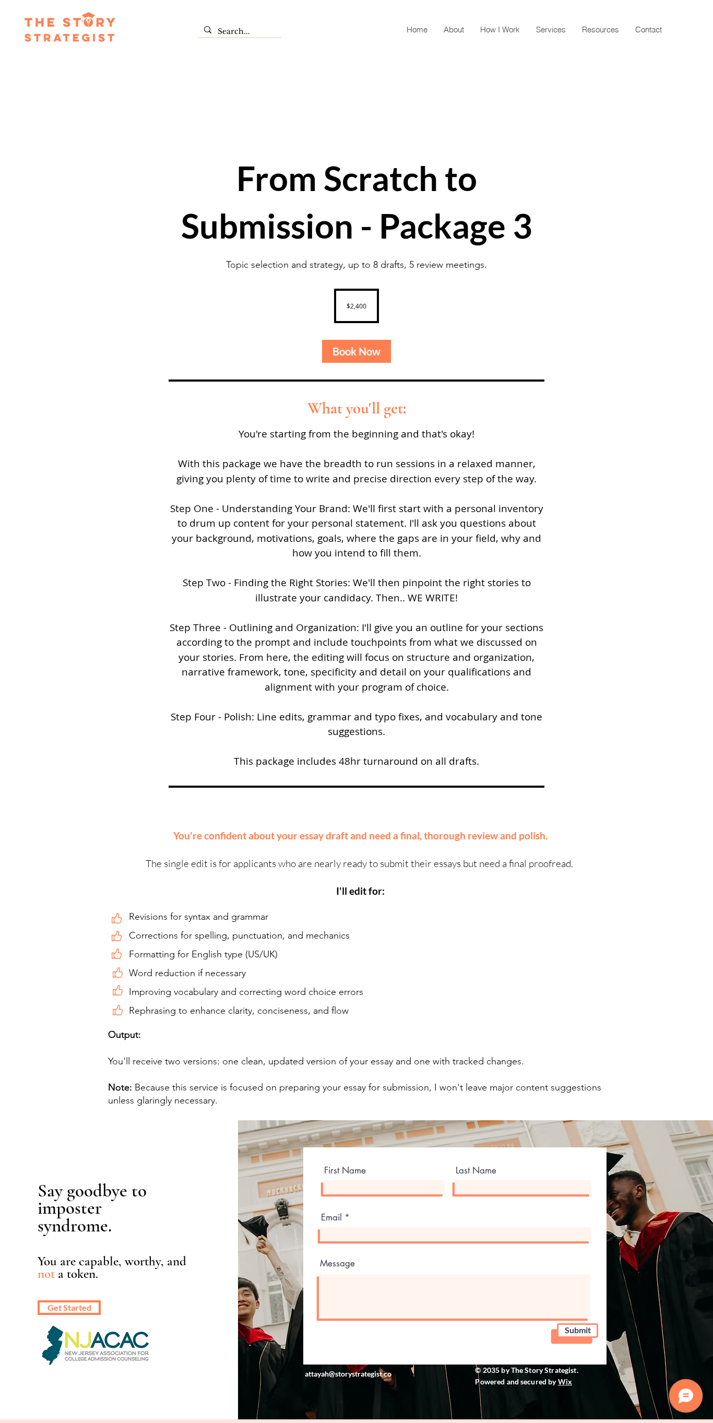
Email (331, 1217)
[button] (551, 29)
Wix (565, 1381)
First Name (345, 1170)
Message (337, 1263)
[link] (356, 351)
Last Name (476, 1170)
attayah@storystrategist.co (348, 1373)
